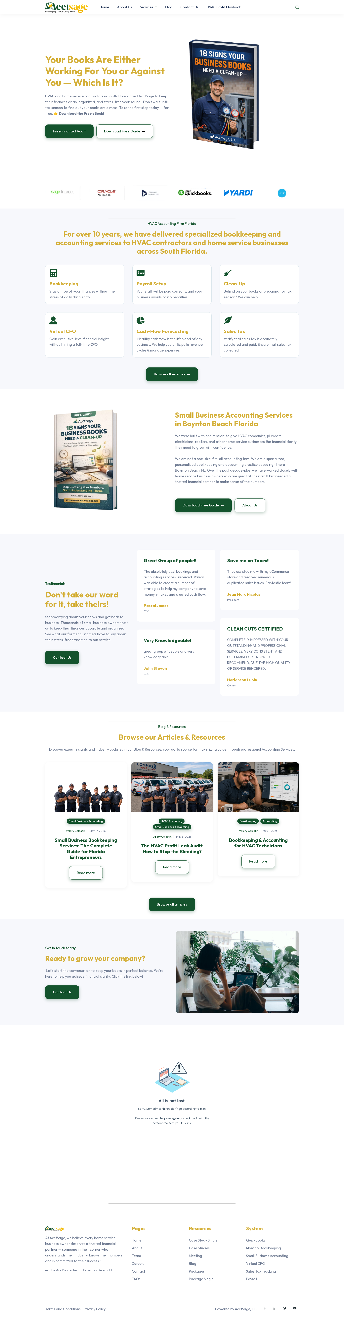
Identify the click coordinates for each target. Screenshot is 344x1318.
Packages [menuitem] (197, 1271)
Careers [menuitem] (138, 1263)
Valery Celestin (75, 831)
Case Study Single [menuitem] (203, 1240)
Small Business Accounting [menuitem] (267, 1255)
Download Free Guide (122, 131)
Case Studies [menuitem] (199, 1248)
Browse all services (170, 374)
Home (104, 7)
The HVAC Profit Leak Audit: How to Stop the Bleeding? (172, 848)
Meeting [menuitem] (195, 1255)
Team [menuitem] (136, 1255)
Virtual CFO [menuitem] (255, 1263)
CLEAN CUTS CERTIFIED (255, 629)
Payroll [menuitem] (251, 1279)
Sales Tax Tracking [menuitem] (261, 1271)
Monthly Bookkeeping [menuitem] (263, 1248)
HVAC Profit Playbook (223, 7)
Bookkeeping (248, 821)
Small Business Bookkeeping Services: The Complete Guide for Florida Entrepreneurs (86, 848)
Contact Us (189, 7)
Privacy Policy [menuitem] (95, 1309)
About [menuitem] (137, 1248)
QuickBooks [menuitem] (255, 1240)
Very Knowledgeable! (167, 640)
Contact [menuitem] (138, 1271)
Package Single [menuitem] (201, 1279)
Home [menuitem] (136, 1240)
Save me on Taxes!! (248, 560)
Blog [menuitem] (192, 1263)
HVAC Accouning (171, 821)
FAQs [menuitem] (136, 1279)
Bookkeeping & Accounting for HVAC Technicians (258, 843)
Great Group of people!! (170, 560)
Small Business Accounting (86, 821)
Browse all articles (172, 904)
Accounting (270, 821)
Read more (86, 873)
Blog (168, 7)
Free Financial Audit (69, 131)
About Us (124, 7)
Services (146, 7)
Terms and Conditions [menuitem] (63, 1309)
